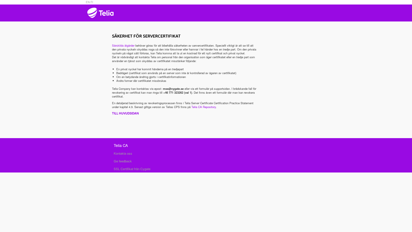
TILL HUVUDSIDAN (125, 113)
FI (92, 2)
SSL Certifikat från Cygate (132, 168)
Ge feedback (123, 161)
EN (88, 2)
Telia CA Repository (203, 107)
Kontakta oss (123, 153)
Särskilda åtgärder (123, 45)
